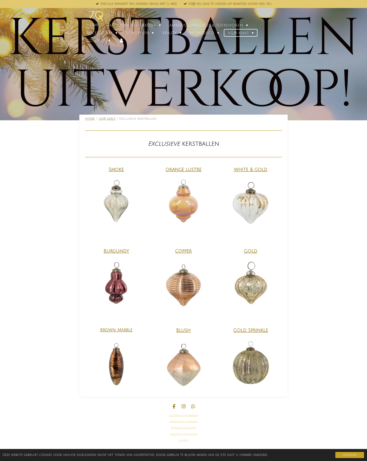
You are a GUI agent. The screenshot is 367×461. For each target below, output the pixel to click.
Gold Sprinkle (250, 330)
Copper (183, 250)
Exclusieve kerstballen (137, 119)
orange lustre (183, 169)
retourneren (189, 421)
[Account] (121, 40)
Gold (250, 250)
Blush (183, 330)
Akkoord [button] (349, 455)
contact (183, 440)
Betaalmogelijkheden (183, 428)
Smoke (116, 169)
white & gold (250, 169)
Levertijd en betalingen (183, 434)
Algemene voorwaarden (183, 415)
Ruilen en (175, 421)
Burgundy (116, 250)
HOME (90, 119)
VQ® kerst (107, 119)
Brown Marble (116, 330)
